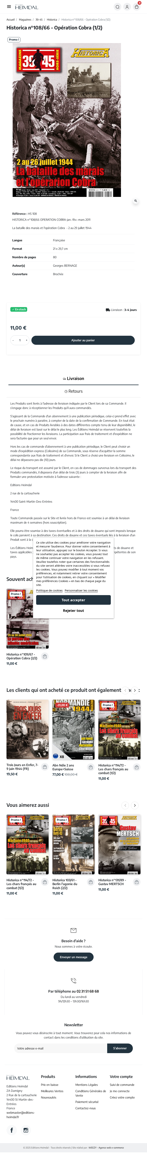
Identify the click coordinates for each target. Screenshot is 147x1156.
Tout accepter (73, 600)
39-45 (39, 19)
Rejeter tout (73, 610)
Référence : (19, 213)
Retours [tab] (75, 391)
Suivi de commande (122, 1084)
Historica (52, 19)
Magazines (25, 19)
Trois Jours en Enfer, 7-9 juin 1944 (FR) (22, 766)
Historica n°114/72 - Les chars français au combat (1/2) (113, 769)
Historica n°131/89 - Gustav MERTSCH (112, 882)
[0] (137, 7)
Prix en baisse (49, 1084)
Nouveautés (48, 1097)
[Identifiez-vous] (127, 7)
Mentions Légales (86, 1084)
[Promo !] (28, 618)
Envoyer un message (73, 957)
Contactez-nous (85, 1108)
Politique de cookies (49, 590)
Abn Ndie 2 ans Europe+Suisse (63, 767)
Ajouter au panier (83, 340)
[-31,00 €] (73, 729)
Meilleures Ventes (52, 1091)
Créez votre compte (122, 1097)
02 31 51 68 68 (88, 991)
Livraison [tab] (75, 378)
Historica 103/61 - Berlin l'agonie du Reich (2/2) (64, 884)
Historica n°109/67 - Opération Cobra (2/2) (22, 656)
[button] (117, 7)
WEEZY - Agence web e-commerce (106, 1147)
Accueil (11, 19)
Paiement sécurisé (87, 1102)
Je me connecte (120, 1091)
